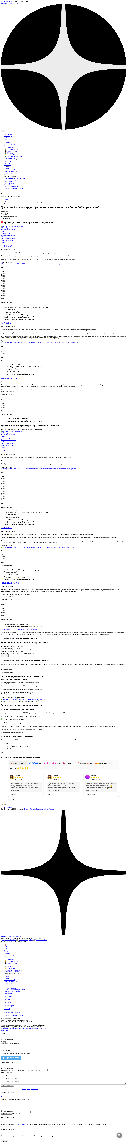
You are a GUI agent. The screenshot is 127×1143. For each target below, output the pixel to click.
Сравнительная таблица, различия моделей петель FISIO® (19, 629)
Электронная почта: (7, 1039)
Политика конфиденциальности (11, 936)
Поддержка (19, 3)
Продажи (4, 3)
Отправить (4, 1141)
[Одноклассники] (8, 213)
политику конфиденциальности (30, 1089)
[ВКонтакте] (6, 213)
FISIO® (6, 246)
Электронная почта (7, 1111)
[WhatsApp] (1, 213)
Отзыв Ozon (13, 794)
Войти (3, 1096)
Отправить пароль (6, 1113)
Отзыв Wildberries (90, 794)
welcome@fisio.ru (23, 1124)
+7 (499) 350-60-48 (6, 1)
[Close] (1, 1110)
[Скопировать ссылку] (10, 213)
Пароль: (3, 1041)
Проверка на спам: (7, 1072)
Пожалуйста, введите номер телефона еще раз (15, 1070)
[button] (9, 799)
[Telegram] (3, 213)
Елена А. (18, 775)
